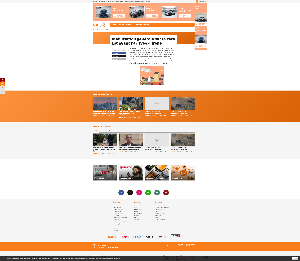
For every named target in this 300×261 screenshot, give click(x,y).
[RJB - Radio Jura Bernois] (112, 236)
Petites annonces (138, 213)
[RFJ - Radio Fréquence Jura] (137, 236)
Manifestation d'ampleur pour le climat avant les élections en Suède (104, 149)
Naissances (117, 1)
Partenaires (158, 215)
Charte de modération (160, 219)
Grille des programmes (119, 211)
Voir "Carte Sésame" (131, 172)
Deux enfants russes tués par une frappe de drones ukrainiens (129, 113)
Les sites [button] (96, 1)
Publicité (157, 211)
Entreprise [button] (102, 1)
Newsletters (148, 192)
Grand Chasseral (118, 213)
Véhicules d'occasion (145, 1)
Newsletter (158, 224)
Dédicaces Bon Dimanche (120, 217)
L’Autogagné (117, 224)
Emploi (111, 1)
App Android (166, 192)
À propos (157, 205)
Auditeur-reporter (202, 1)
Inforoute (107, 1)
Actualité (100, 30)
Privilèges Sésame (135, 1)
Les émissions (117, 205)
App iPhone (157, 192)
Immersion (116, 215)
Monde (108, 30)
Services (146, 25)
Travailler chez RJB (159, 213)
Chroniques (138, 25)
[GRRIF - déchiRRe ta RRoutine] (150, 236)
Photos (121, 25)
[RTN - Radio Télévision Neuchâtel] (125, 236)
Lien (116, 59)
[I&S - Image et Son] (162, 236)
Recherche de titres (118, 209)
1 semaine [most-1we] (103, 131)
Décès (121, 1)
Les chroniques (117, 207)
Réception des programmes (162, 207)
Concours (116, 230)
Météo (136, 211)
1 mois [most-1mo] (111, 131)
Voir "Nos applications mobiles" (105, 172)
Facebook (121, 192)
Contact (157, 221)
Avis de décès (137, 219)
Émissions (128, 25)
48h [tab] (96, 131)
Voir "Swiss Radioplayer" (183, 172)
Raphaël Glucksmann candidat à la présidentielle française (130, 148)
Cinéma (136, 207)
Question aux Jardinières (120, 221)
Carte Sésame (127, 1)
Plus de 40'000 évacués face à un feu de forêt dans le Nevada (104, 112)
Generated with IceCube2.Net (187, 245)
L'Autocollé (116, 226)
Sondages (116, 228)
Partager (116, 53)
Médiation (157, 217)
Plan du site (115, 247)
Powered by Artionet (172, 245)
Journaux (114, 25)
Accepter (295, 258)
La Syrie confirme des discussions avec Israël (153, 112)
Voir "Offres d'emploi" (157, 172)
